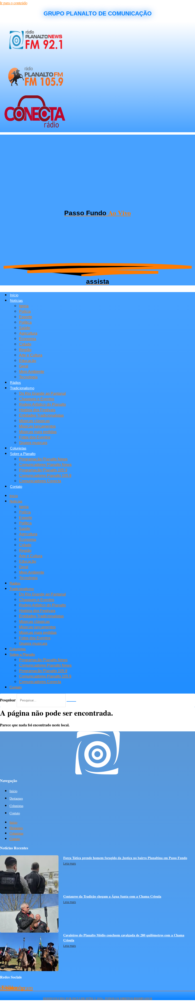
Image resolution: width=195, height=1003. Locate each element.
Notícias (16, 300)
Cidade (25, 344)
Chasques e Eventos (36, 399)
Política (25, 322)
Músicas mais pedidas (38, 432)
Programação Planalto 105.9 (43, 470)
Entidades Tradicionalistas (41, 415)
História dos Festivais (37, 410)
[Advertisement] (97, 168)
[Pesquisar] (71, 701)
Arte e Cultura (30, 355)
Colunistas (18, 448)
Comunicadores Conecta (40, 481)
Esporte (25, 317)
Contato (16, 486)
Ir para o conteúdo (13, 2)
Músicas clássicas (34, 421)
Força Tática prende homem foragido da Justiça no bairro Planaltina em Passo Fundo (125, 857)
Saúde (24, 328)
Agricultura (28, 333)
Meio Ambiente (31, 372)
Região (25, 350)
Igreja (24, 306)
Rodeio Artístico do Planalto (42, 404)
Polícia (25, 311)
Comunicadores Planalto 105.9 (45, 476)
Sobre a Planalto (22, 454)
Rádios (15, 383)
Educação (27, 361)
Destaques (16, 798)
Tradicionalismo (22, 388)
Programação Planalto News (43, 459)
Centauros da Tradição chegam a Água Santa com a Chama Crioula (112, 896)
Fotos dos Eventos (34, 437)
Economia (27, 339)
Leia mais (69, 863)
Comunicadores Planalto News (45, 465)
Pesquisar (8, 700)
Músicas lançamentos (37, 426)
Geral (23, 366)
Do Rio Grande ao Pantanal (42, 393)
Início (14, 295)
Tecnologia (28, 377)
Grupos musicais (33, 443)
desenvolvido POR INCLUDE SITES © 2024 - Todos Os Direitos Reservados (97, 998)
